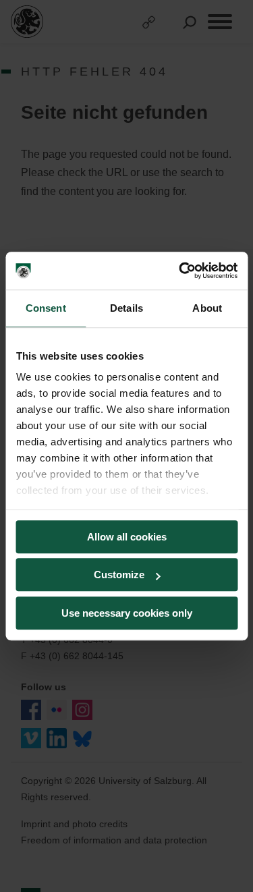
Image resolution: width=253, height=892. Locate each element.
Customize (119, 574)
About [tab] (207, 308)
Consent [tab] (46, 308)
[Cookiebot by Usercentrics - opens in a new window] (180, 270)
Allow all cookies (127, 536)
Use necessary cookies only (126, 613)
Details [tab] (126, 308)
